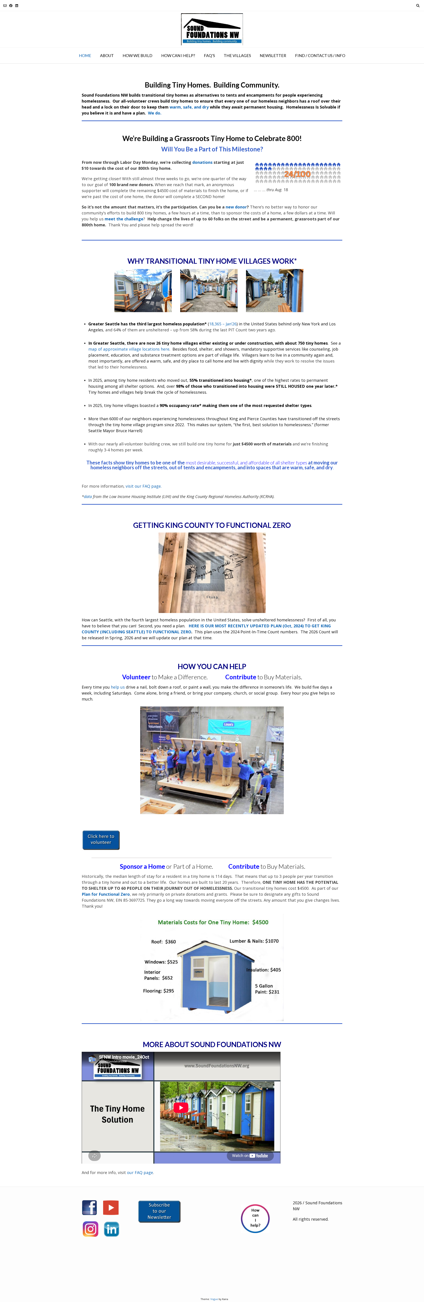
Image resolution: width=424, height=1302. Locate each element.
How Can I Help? (178, 55)
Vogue (214, 1299)
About (107, 55)
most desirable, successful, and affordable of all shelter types (246, 463)
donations (202, 162)
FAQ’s (209, 55)
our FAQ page (140, 1172)
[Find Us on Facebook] (11, 6)
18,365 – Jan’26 (223, 323)
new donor (236, 207)
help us (118, 687)
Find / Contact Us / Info (320, 55)
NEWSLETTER (273, 55)
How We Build (137, 55)
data (88, 496)
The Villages (237, 55)
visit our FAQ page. (144, 486)
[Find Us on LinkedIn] (16, 6)
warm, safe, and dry (189, 107)
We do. (154, 113)
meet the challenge (124, 218)
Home (85, 55)
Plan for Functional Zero (106, 894)
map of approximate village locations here (128, 349)
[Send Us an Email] (5, 6)
